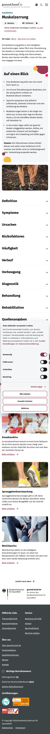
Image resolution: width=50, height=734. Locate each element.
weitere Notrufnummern (12, 687)
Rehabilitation (13, 307)
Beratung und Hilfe (33, 619)
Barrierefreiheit (32, 628)
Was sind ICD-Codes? (27, 39)
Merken (10, 23)
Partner (5, 660)
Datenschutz (7, 728)
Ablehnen (25, 408)
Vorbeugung (11, 272)
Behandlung (11, 296)
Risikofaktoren (13, 236)
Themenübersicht (9, 619)
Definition (9, 201)
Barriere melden (32, 633)
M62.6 (14, 39)
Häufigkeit (10, 248)
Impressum (20, 728)
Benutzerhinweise (10, 623)
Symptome (10, 213)
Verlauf (7, 260)
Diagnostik (10, 284)
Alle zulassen (25, 394)
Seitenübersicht (9, 628)
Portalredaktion (9, 650)
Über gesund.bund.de (11, 645)
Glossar (28, 623)
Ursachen (9, 225)
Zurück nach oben (23, 581)
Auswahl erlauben (25, 401)
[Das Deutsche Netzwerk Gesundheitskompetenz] (21, 702)
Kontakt (5, 665)
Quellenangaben (14, 319)
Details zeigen (36, 387)
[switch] (43, 362)
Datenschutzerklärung (29, 344)
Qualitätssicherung (10, 655)
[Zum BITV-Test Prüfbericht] (10, 711)
